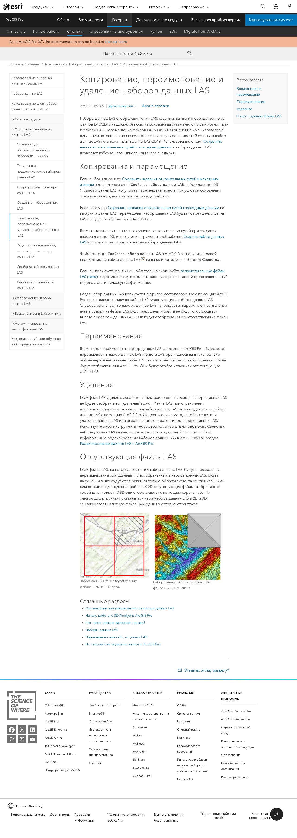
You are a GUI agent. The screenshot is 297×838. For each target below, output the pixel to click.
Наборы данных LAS (27, 94)
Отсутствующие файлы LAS (259, 116)
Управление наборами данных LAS (150, 64)
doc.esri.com (116, 41)
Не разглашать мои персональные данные (266, 816)
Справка (74, 31)
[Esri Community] (11, 739)
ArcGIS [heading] (50, 693)
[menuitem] (63, 706)
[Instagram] (22, 739)
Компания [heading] (185, 693)
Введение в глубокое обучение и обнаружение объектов (36, 342)
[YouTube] (32, 739)
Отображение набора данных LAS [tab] (31, 301)
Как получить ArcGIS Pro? (271, 20)
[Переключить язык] (275, 6)
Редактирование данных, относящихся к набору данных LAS (36, 251)
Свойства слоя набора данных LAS (35, 285)
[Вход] (289, 6)
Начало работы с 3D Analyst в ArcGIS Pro (118, 615)
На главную (16, 31)
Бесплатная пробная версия (216, 20)
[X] (22, 729)
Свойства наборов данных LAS (38, 269)
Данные (34, 64)
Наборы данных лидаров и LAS (93, 64)
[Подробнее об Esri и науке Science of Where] (21, 706)
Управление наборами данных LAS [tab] (31, 132)
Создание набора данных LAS (37, 205)
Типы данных (54, 64)
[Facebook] (11, 729)
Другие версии (121, 106)
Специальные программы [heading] (231, 696)
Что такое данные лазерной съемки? (115, 623)
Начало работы (46, 31)
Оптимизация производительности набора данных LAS (33, 150)
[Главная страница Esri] (13, 6)
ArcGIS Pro (15, 19)
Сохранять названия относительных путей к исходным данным (163, 208)
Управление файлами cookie (219, 816)
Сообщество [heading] (100, 693)
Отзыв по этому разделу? (206, 670)
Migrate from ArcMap (202, 31)
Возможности (90, 20)
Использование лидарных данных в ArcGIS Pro (31, 81)
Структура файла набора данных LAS (37, 190)
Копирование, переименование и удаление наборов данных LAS (38, 226)
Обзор (63, 20)
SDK (173, 31)
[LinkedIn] (32, 729)
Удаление (244, 109)
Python (156, 31)
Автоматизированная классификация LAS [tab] (30, 326)
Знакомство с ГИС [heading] (147, 693)
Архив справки (155, 106)
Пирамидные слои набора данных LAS (116, 637)
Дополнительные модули (159, 20)
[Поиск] (263, 6)
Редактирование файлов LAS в (116, 443)
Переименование (251, 102)
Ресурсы (119, 20)
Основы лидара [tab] (27, 119)
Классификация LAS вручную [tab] (38, 313)
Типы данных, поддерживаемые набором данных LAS (39, 171)
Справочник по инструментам (116, 31)
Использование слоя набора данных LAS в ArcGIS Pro (34, 106)
